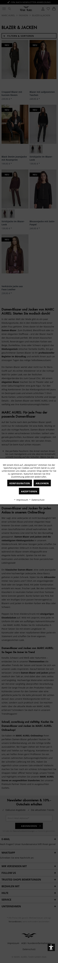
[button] (51, 947)
